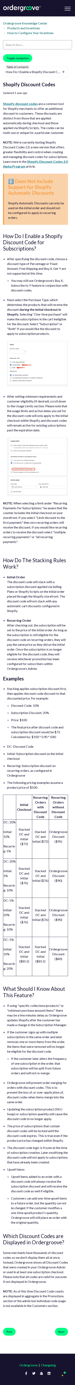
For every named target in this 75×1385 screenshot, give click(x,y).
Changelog (48, 1365)
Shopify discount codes (20, 104)
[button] (67, 8)
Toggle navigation (17, 58)
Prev (9, 1331)
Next (61, 1331)
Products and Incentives (23, 28)
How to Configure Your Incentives (30, 33)
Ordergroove (28, 1365)
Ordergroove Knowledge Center (25, 23)
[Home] (22, 8)
